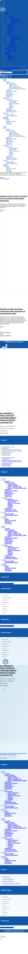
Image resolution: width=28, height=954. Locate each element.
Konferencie (9, 109)
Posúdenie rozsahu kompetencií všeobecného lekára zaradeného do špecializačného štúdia (12, 311)
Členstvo (5, 113)
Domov (5, 126)
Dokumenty (9, 92)
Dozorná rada (12, 102)
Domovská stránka (6, 455)
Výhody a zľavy (5, 448)
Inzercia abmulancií (6, 453)
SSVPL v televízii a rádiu (15, 87)
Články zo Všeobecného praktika (17, 88)
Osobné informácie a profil (8, 446)
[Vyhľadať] (0, 939)
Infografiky (8, 122)
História (11, 105)
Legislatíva (8, 90)
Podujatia (5, 164)
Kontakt (11, 107)
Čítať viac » (2, 177)
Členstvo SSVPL (10, 114)
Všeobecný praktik (10, 110)
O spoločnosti (9, 99)
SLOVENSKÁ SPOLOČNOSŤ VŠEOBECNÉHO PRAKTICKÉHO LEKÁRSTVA (10, 69)
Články (4, 80)
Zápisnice (11, 106)
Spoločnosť (6, 98)
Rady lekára (6, 118)
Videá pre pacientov (11, 121)
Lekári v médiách (10, 83)
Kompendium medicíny (11, 111)
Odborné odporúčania (11, 91)
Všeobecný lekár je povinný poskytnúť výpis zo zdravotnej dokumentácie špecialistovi (13, 198)
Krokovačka (9, 95)
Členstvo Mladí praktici (11, 115)
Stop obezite (9, 124)
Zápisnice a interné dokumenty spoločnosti (12, 450)
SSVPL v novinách (13, 86)
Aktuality (8, 81)
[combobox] (6, 72)
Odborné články (10, 94)
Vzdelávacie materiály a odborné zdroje (11, 449)
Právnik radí (9, 144)
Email (3, 345)
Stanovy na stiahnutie (14, 103)
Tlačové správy (13, 84)
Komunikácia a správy (7, 452)
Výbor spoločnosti (13, 100)
